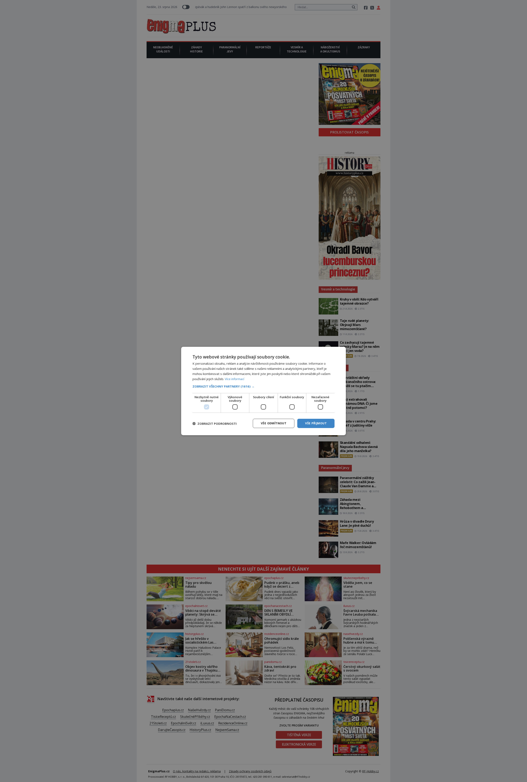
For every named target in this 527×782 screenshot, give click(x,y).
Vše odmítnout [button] (273, 423)
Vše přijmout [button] (316, 423)
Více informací (234, 379)
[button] (263, 386)
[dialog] (263, 391)
